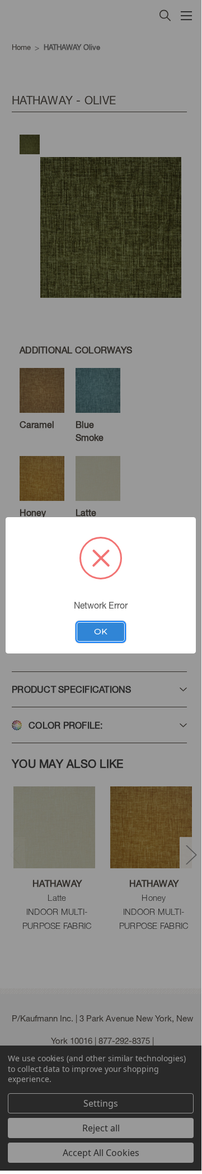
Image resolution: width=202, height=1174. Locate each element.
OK (100, 632)
